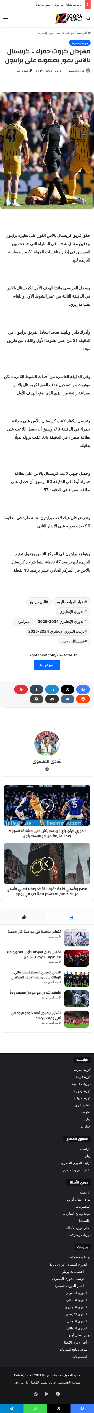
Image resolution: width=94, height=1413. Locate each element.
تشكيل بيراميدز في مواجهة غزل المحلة (34, 932)
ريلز (88, 1156)
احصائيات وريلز (73, 1271)
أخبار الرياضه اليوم (70, 602)
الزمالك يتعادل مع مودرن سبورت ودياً (35, 993)
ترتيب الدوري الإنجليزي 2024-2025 (56, 631)
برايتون (22, 621)
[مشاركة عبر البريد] (52, 699)
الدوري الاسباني (76, 1300)
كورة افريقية (82, 1098)
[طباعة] (36, 699)
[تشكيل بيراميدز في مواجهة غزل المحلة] (76, 937)
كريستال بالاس (73, 641)
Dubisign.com (23, 1375)
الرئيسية (82, 32)
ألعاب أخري (83, 1105)
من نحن (19, 1382)
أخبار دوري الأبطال (78, 1228)
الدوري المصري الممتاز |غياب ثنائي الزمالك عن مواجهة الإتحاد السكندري (36, 974)
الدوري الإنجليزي (72, 611)
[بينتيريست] (21, 689)
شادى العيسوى (76, 70)
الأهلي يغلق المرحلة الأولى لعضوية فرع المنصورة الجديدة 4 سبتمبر (34, 954)
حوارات (86, 1126)
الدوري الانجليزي (76, 1307)
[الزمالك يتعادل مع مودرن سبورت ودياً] (76, 998)
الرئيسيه (85, 1149)
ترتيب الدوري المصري (76, 1163)
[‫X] (67, 689)
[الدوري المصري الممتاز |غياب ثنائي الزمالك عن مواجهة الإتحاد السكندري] (76, 978)
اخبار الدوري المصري (77, 1170)
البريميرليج (38, 602)
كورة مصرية (82, 1070)
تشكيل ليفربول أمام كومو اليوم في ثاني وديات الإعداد (36, 1015)
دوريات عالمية (65, 32)
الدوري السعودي (76, 1293)
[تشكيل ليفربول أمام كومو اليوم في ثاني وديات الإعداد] (76, 1019)
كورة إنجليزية (45, 32)
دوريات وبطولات (80, 1235)
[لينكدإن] (52, 689)
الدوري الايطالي (76, 1328)
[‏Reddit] (83, 699)
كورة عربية (83, 1077)
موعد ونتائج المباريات (77, 1213)
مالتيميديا (85, 1221)
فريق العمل (48, 1382)
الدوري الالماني (77, 1321)
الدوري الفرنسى (76, 1314)
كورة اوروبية (82, 1091)
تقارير (87, 1119)
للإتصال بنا (32, 1382)
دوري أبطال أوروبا (79, 1199)
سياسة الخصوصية (69, 1382)
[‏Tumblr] (36, 689)
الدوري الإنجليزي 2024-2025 (61, 621)
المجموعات (83, 1206)
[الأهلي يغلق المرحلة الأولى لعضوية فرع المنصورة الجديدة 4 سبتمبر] (76, 958)
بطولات (86, 1112)
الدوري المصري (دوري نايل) (68, 1264)
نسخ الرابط (47, 665)
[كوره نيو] (69, 18)
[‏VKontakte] (67, 699)
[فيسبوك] (83, 689)
